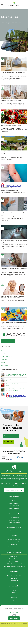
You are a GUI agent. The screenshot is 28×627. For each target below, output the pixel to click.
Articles (14, 592)
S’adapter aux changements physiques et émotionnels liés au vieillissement (12, 297)
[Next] (24, 334)
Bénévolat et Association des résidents (14, 566)
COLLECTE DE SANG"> (7, 181)
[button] (2, 4)
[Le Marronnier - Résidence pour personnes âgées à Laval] (14, 4)
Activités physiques (14, 561)
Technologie (4, 365)
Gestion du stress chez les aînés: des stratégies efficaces (14, 323)
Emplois (14, 595)
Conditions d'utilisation (20, 623)
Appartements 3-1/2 (14, 505)
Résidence (4, 359)
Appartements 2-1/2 (14, 503)
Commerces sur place (14, 522)
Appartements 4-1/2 (14, 508)
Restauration (14, 544)
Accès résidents (14, 580)
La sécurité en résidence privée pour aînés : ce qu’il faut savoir (13, 213)
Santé (3, 362)
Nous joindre (14, 600)
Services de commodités (14, 542)
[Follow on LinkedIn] (15, 614)
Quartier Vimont (14, 530)
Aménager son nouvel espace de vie (11, 100)
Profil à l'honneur (6, 356)
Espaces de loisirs (14, 520)
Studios (14, 500)
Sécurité (14, 525)
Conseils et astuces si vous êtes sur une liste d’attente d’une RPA (13, 73)
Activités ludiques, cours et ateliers (14, 563)
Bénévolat (14, 578)
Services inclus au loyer (14, 539)
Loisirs (3, 353)
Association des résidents (14, 575)
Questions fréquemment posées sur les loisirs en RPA (13, 152)
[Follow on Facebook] (13, 614)
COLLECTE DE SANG (6, 187)
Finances (4, 351)
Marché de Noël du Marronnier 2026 (11, 125)
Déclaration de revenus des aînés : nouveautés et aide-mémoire (14, 269)
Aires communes (14, 517)
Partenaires (14, 597)
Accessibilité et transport (14, 527)
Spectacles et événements (14, 556)
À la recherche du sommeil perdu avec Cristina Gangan (14, 241)
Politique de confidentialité (14, 625)
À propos (14, 590)
